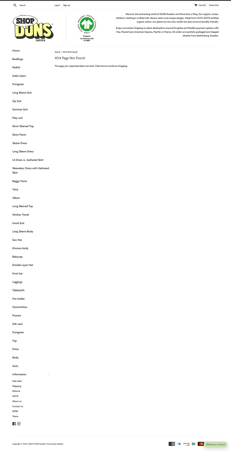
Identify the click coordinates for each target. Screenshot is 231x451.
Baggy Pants (19, 181)
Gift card (17, 324)
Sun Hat (17, 240)
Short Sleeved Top (23, 126)
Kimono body (20, 248)
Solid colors (19, 75)
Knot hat (17, 273)
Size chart (17, 381)
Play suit (17, 117)
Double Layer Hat (22, 265)
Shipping (16, 386)
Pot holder (18, 298)
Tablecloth (18, 290)
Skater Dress (19, 143)
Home (16, 50)
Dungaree (18, 84)
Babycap (17, 256)
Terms (15, 416)
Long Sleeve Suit (22, 92)
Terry (15, 189)
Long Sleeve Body (22, 231)
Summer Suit (20, 109)
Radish (16, 67)
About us (17, 401)
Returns (16, 391)
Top (14, 340)
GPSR (15, 411)
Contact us (17, 406)
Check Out (214, 5)
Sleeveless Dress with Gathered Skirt (30, 170)
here (102, 65)
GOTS (15, 396)
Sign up (66, 5)
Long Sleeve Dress (23, 151)
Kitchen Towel (20, 214)
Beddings (17, 59)
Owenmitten (19, 307)
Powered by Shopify (55, 444)
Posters (16, 315)
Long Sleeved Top (22, 206)
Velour (16, 197)
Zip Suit (16, 101)
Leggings (17, 282)
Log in (57, 5)
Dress (15, 349)
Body (15, 357)
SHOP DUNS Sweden (37, 444)
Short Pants (19, 134)
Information (30, 374)
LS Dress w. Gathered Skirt (27, 160)
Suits (15, 366)
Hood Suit (18, 223)
